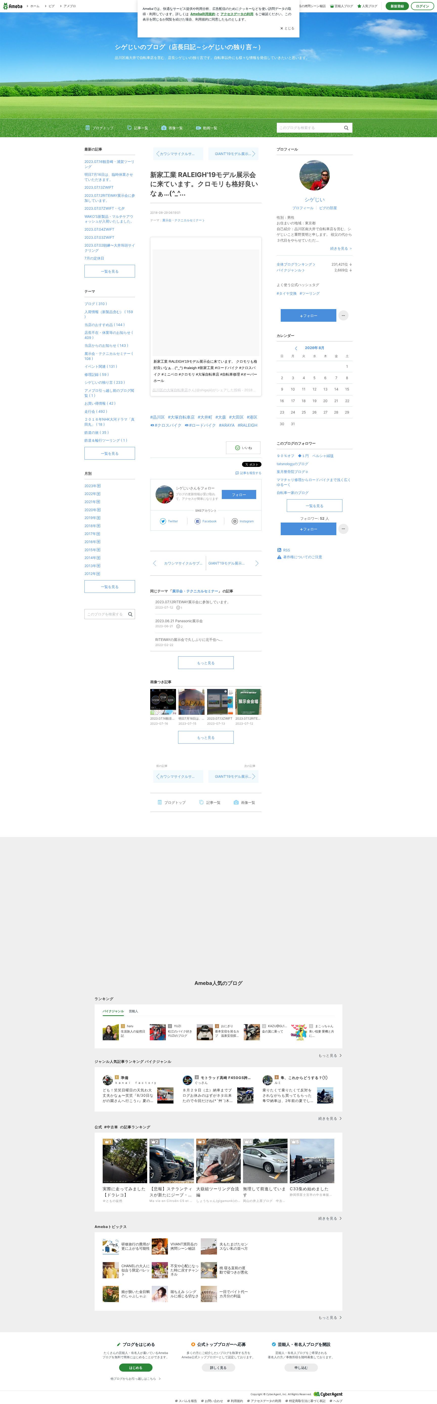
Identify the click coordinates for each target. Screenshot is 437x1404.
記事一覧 (141, 128)
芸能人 (133, 1011)
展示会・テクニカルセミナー (182, 220)
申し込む (301, 1368)
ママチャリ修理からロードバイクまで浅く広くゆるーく (314, 482)
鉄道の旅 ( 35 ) (96, 432)
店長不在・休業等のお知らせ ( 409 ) (108, 335)
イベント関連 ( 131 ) (100, 366)
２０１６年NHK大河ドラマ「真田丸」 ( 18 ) (109, 421)
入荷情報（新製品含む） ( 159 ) (108, 314)
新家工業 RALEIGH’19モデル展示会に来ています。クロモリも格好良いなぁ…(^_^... (204, 184)
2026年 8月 (314, 347)
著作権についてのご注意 (302, 557)
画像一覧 (176, 128)
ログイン (422, 6)
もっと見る (206, 663)
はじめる (135, 1368)
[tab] (113, 1011)
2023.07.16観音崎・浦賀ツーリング (109, 164)
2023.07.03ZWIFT (99, 237)
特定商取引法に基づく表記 (307, 1401)
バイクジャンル (289, 270)
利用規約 (237, 1401)
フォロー (239, 494)
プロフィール (303, 208)
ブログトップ (103, 128)
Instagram (247, 521)
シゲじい (314, 200)
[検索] (346, 128)
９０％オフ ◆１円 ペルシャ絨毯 (305, 455)
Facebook (210, 521)
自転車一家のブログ (293, 492)
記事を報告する (250, 473)
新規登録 (397, 6)
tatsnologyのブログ (292, 464)
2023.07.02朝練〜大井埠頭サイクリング (109, 247)
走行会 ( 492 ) (95, 411)
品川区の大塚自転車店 (170, 390)
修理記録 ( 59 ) (96, 374)
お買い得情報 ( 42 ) (100, 403)
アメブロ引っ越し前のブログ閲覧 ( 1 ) (109, 393)
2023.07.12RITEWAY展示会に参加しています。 (109, 198)
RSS (286, 550)
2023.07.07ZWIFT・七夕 (104, 208)
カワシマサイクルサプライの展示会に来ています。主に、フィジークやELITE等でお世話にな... (181, 154)
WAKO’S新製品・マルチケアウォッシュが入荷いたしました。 (109, 219)
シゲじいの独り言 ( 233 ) (104, 382)
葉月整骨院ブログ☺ (293, 471)
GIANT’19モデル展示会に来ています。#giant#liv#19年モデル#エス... (236, 154)
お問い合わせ (214, 1401)
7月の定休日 (94, 258)
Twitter (173, 521)
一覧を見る (314, 506)
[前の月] (296, 348)
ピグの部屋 (328, 208)
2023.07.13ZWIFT (99, 187)
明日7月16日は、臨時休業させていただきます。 (108, 177)
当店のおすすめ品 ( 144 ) (104, 324)
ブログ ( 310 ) (95, 303)
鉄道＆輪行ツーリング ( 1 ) (105, 440)
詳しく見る (218, 1368)
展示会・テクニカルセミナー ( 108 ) (108, 356)
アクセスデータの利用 (266, 1401)
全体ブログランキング (294, 264)
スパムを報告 (188, 1401)
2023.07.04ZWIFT (99, 229)
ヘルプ (337, 1401)
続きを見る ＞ (341, 248)
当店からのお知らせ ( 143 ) (106, 345)
